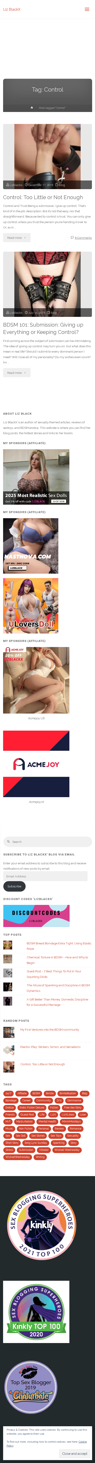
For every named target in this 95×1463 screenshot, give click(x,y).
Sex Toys (56, 1135)
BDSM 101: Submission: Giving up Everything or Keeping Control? (43, 328)
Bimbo (50, 1093)
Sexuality (73, 1135)
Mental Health (47, 1121)
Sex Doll (20, 1135)
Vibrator (44, 1149)
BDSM (36, 1093)
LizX (53, 1114)
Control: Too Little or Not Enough (43, 197)
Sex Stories (38, 1135)
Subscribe (14, 886)
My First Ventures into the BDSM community (49, 1029)
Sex (8, 1135)
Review (59, 1128)
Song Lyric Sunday (36, 1142)
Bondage (11, 1100)
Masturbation (24, 1121)
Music (9, 1128)
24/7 (8, 1093)
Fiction (54, 1107)
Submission (26, 1149)
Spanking (59, 1142)
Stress (9, 1149)
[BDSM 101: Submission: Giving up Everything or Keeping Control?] (47, 284)
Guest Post (27, 1114)
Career (26, 1100)
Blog (62, 185)
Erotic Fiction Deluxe (32, 1107)
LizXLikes (68, 1114)
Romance (75, 1128)
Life (42, 1114)
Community (43, 1100)
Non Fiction (25, 1128)
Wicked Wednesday (67, 1149)
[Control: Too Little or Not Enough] (47, 156)
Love (83, 1114)
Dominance (74, 1100)
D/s (59, 1100)
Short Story (12, 1142)
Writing (40, 1157)
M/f (8, 1121)
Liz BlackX (11, 9)
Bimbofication (68, 1093)
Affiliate (22, 1093)
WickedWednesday (18, 1157)
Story (73, 1142)
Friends (10, 1114)
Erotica (10, 1107)
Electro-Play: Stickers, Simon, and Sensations (50, 1047)
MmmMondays (71, 1121)
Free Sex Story (73, 1107)
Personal (43, 1128)
